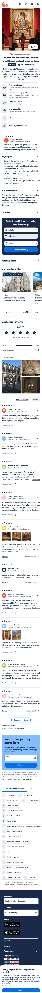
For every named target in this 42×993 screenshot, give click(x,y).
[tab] (14, 789)
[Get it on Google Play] (12, 925)
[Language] (32, 4)
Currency (7, 907)
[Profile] (37, 4)
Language (8, 896)
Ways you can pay (11, 956)
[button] (26, 64)
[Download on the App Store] (12, 933)
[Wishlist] (26, 4)
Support (7, 941)
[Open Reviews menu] (38, 410)
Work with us (9, 951)
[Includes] (37, 212)
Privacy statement (27, 779)
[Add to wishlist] (29, 275)
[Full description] (37, 190)
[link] (16, 293)
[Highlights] (37, 156)
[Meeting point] (37, 260)
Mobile (6, 920)
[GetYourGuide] (5, 4)
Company (7, 946)
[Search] (20, 4)
